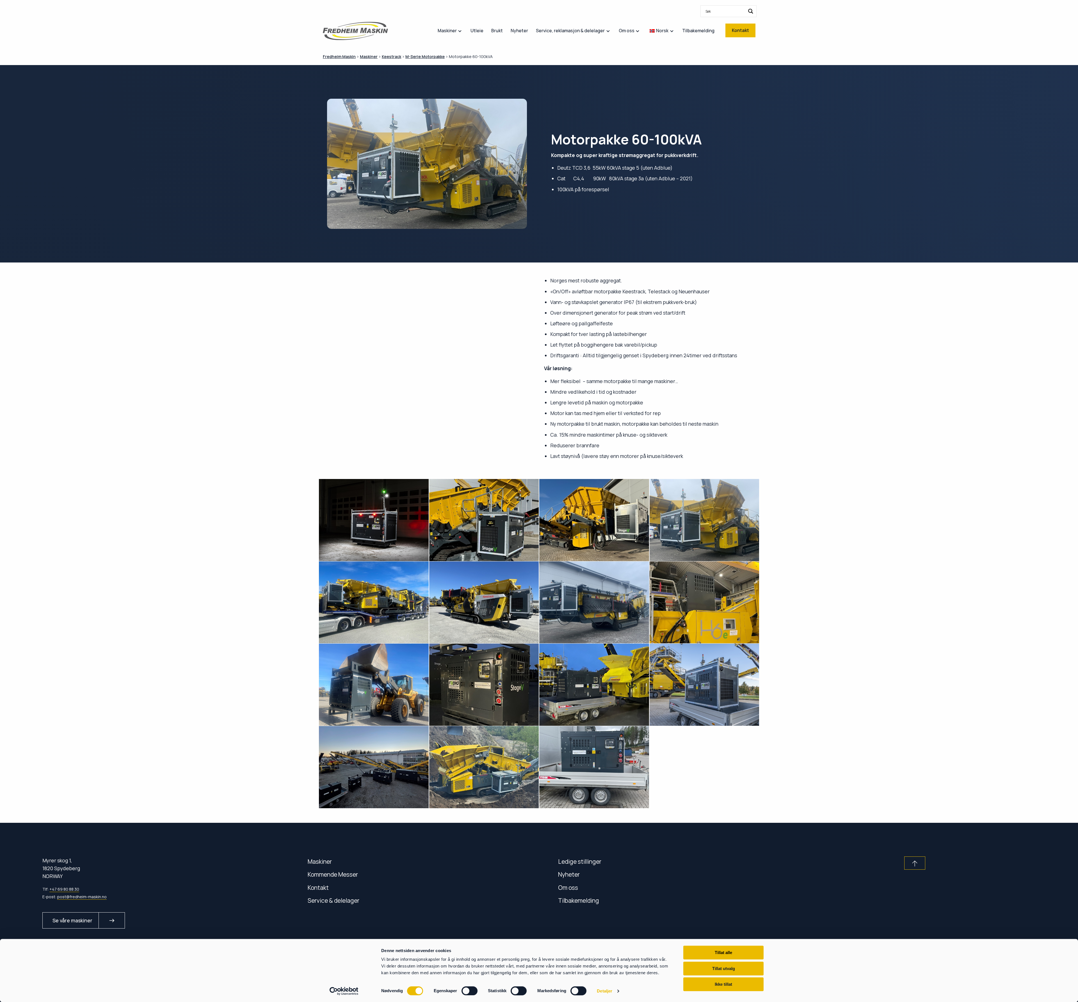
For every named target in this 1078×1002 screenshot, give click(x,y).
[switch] (470, 990)
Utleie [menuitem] (477, 30)
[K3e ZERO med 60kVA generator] (484, 602)
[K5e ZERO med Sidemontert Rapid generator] (484, 767)
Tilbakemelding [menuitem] (698, 30)
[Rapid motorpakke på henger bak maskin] (704, 685)
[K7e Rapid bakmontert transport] (374, 602)
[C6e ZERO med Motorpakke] (594, 602)
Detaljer (604, 991)
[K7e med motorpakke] (594, 520)
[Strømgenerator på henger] (594, 767)
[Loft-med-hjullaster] (374, 685)
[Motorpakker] (374, 767)
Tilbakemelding (578, 900)
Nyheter (569, 874)
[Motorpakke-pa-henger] (594, 685)
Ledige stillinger (579, 861)
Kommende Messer (333, 874)
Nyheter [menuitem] (519, 30)
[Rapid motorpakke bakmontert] (704, 520)
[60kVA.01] (374, 520)
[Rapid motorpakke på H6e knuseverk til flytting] (704, 602)
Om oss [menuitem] (626, 30)
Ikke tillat (723, 984)
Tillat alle (723, 952)
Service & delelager (333, 900)
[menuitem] (728, 11)
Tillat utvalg (723, 968)
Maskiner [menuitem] (447, 30)
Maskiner (320, 861)
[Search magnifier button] (751, 11)
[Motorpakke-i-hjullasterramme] (484, 685)
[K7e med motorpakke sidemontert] (484, 520)
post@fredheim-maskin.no (82, 896)
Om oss (568, 887)
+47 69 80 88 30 (64, 889)
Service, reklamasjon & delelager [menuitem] (570, 30)
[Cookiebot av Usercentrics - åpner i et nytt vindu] (344, 991)
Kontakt (318, 887)
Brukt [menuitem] (497, 30)
